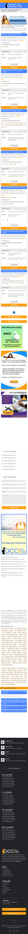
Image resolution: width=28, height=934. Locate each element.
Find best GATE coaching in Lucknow (14, 674)
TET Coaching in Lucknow (7, 642)
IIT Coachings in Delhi (7, 793)
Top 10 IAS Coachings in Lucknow (8, 455)
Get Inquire (14, 64)
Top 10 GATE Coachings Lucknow (8, 463)
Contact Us (5, 884)
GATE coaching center (21, 682)
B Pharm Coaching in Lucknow (19, 638)
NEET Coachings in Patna (8, 839)
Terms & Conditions (7, 889)
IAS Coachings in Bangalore (8, 783)
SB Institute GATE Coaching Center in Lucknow (13, 572)
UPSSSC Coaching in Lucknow (19, 652)
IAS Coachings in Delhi (7, 776)
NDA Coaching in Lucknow (14, 650)
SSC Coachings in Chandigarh (9, 819)
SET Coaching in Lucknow (7, 664)
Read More (23, 32)
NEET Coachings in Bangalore (9, 835)
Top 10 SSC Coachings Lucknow (8, 466)
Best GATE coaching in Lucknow (9, 668)
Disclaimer (5, 891)
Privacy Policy (5, 887)
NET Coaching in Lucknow (12, 646)
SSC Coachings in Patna (8, 821)
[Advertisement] (14, 433)
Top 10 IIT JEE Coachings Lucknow (8, 458)
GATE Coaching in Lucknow (12, 634)
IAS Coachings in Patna (8, 786)
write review (13, 197)
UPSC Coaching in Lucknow (7, 640)
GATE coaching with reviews (8, 682)
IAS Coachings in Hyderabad (9, 781)
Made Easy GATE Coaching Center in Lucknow (13, 563)
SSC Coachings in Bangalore (9, 818)
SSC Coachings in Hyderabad (9, 816)
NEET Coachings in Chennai (8, 832)
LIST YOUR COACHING (14, 768)
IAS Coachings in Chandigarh (9, 784)
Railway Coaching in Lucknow (9, 644)
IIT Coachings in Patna (7, 804)
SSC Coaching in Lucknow (20, 630)
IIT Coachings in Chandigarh (8, 802)
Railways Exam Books (7, 873)
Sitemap (4, 893)
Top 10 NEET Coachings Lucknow (8, 460)
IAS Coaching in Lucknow (7, 628)
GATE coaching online (17, 676)
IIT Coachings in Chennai (8, 797)
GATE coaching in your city (17, 678)
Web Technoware (17, 927)
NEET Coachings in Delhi (8, 828)
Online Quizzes (6, 882)
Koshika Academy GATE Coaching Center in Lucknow (14, 561)
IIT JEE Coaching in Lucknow (9, 632)
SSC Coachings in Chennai (8, 814)
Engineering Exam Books (8, 875)
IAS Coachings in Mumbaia (8, 778)
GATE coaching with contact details (18, 680)
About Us (5, 886)
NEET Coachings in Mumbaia (9, 830)
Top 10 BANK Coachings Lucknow (8, 469)
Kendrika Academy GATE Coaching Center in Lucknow (14, 566)
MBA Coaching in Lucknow (20, 654)
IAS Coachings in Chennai (8, 779)
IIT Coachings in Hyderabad (8, 799)
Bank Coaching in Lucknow (20, 642)
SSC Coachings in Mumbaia (8, 813)
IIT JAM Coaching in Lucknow (12, 648)
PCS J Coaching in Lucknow (7, 656)
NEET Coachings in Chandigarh (9, 837)
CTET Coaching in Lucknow (20, 640)
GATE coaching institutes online (8, 684)
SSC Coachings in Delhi (7, 811)
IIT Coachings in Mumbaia (8, 795)
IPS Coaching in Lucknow (7, 630)
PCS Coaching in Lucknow (20, 628)
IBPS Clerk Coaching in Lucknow (15, 636)
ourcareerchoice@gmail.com (12, 902)
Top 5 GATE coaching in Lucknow (14, 670)
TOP (13, 920)
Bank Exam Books (6, 872)
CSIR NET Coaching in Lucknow (19, 662)
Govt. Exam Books (6, 870)
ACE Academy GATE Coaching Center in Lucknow (13, 559)
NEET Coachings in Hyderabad (9, 834)
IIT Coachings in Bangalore (8, 800)
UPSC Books (5, 868)
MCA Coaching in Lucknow (7, 654)
